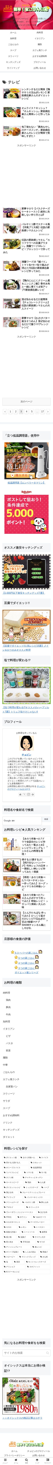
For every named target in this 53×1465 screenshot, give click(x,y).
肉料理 (6, 992)
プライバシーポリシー (14, 1455)
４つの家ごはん (26, 963)
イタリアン (9, 1029)
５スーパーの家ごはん (26, 953)
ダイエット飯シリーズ (26, 972)
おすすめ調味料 (11, 1115)
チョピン (26, 754)
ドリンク (7, 1122)
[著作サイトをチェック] (20, 794)
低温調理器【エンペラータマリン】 (26, 482)
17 (42, 411)
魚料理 (6, 1021)
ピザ (8, 1036)
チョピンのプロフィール (38, 1451)
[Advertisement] (26, 175)
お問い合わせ (38, 1455)
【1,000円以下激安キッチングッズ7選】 (23, 593)
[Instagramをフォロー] (28, 794)
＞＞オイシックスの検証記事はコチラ (22, 1418)
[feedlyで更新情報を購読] (32, 794)
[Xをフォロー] (24, 794)
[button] (47, 1353)
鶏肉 (8, 1000)
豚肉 (8, 1007)
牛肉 (8, 1014)
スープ (6, 1108)
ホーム (14, 1451)
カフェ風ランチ (11, 1079)
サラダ (6, 1101)
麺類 (5, 1057)
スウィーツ (9, 1093)
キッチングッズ (11, 1129)
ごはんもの (9, 1072)
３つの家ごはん (26, 968)
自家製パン (12, 1086)
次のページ (26, 401)
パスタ (9, 1043)
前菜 (8, 1050)
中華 (5, 1065)
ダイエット (9, 1137)
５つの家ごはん (26, 958)
